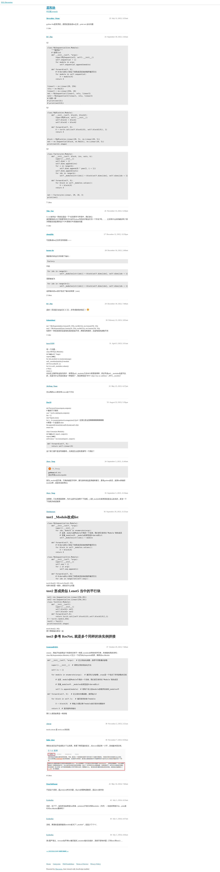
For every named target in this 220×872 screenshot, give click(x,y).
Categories (56, 864)
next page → (64, 851)
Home (48, 864)
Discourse (58, 869)
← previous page (52, 851)
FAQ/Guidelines (68, 864)
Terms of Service (82, 864)
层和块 (50, 7)
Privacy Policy (96, 864)
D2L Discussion (6, 2)
